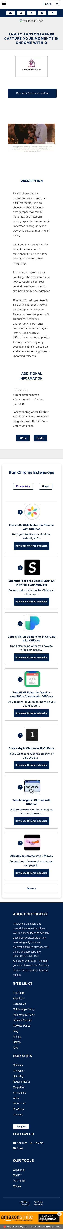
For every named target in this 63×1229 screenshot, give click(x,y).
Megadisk (18, 1087)
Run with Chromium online (32, 93)
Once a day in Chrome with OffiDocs (31, 748)
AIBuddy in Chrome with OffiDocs (31, 856)
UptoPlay (18, 1076)
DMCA (17, 1042)
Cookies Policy (21, 1025)
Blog (15, 1031)
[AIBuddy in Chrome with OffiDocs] (33, 849)
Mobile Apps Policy (24, 1014)
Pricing (17, 1036)
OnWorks (18, 1070)
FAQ (15, 1047)
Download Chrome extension (31, 545)
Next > (40, 438)
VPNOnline (19, 1092)
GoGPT (17, 1175)
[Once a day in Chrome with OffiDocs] (33, 742)
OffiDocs (18, 1065)
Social (45, 486)
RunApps (18, 1109)
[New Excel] (42, 13)
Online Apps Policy (24, 1009)
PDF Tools (19, 1180)
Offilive (17, 1186)
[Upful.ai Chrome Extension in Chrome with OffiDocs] (33, 630)
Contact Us (19, 1003)
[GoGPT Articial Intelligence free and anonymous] (10, 13)
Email (20, 1148)
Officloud (18, 1114)
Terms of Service (22, 1020)
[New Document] (31, 13)
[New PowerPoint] (52, 13)
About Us (18, 998)
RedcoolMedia (21, 1081)
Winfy (16, 1098)
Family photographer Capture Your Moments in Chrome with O (31, 38)
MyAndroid (19, 1103)
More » (31, 888)
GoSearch (19, 1170)
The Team (18, 992)
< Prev (22, 438)
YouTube (22, 1143)
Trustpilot (21, 1126)
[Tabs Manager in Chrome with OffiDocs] (33, 793)
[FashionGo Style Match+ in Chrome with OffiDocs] (33, 518)
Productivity (23, 486)
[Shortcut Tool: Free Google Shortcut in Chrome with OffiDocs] (33, 574)
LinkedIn (38, 1143)
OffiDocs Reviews (24, 1203)
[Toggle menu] (4, 3)
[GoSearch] (21, 13)
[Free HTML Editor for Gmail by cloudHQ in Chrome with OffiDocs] (33, 686)
